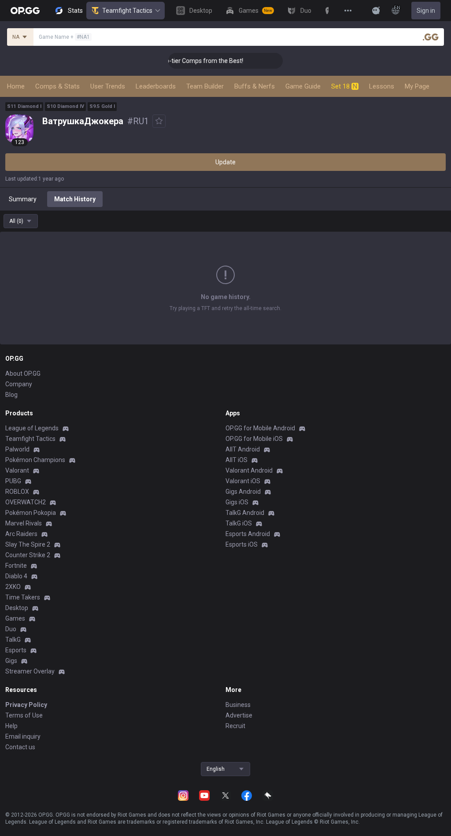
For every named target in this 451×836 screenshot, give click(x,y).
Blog (11, 394)
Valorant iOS (243, 481)
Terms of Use (24, 715)
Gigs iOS (237, 502)
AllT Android (243, 449)
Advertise (239, 715)
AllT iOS (237, 459)
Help (11, 725)
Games (15, 618)
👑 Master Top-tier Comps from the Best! (179, 60)
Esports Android (248, 533)
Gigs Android (243, 491)
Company (18, 384)
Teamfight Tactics (127, 10)
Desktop (16, 607)
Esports (15, 650)
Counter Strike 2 (27, 555)
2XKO (13, 586)
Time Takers (22, 597)
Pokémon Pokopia (30, 512)
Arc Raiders (21, 533)
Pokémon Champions (35, 459)
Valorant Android (249, 470)
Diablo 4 (16, 576)
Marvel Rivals (23, 523)
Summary (23, 199)
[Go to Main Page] (25, 10)
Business (238, 704)
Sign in (426, 10)
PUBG (13, 481)
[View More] (348, 10)
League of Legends (32, 428)
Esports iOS (242, 544)
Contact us (20, 747)
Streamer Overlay (30, 671)
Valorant (17, 470)
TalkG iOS (239, 523)
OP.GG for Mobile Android (260, 428)
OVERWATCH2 (25, 502)
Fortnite (16, 565)
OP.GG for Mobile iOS (254, 438)
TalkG (13, 639)
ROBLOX (17, 491)
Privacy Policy (26, 704)
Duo (10, 629)
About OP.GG (23, 373)
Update (225, 162)
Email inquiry (23, 736)
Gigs (11, 660)
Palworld (17, 449)
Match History (75, 199)
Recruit (235, 725)
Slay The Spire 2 (27, 544)
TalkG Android (245, 512)
